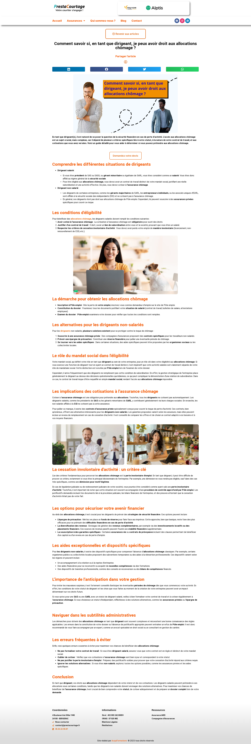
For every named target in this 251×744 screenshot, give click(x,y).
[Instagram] (182, 20)
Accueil (57, 20)
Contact (137, 20)
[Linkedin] (187, 20)
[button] (68, 69)
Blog (123, 20)
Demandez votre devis (125, 155)
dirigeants (65, 331)
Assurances (74, 20)
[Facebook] (177, 20)
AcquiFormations (119, 740)
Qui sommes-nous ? (102, 20)
